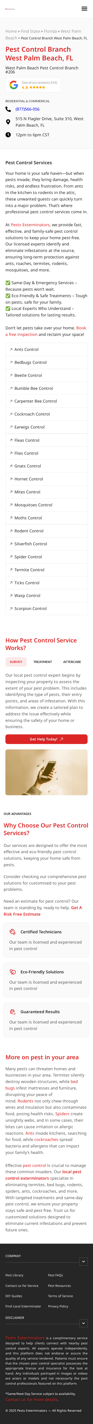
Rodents (25, 1101)
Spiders (62, 1113)
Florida (50, 31)
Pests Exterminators (30, 224)
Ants (30, 1133)
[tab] (16, 662)
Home (11, 31)
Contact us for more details (31, 1399)
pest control (34, 1165)
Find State (30, 31)
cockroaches (46, 1139)
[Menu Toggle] (84, 8)
